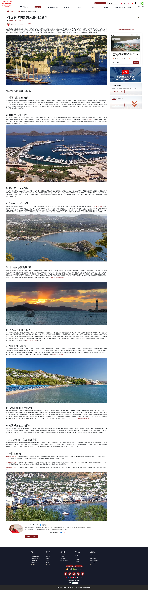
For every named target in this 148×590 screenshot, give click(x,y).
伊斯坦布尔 (48, 555)
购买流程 (62, 556)
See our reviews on (74, 580)
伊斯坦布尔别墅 (34, 560)
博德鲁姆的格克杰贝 (31, 340)
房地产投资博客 (93, 558)
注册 (139, 6)
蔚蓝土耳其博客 (15, 11)
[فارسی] (74, 577)
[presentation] (132, 35)
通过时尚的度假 (98, 206)
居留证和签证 (63, 558)
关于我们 (93, 7)
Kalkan (47, 562)
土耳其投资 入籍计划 (53, 7)
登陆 (143, 6)
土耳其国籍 (92, 555)
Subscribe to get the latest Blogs (126, 29)
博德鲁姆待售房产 (35, 556)
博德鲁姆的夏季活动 (11, 467)
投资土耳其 (63, 555)
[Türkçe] (75, 577)
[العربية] (70, 577)
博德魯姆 (77, 561)
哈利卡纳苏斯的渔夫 (11, 456)
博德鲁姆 (11, 21)
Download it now (118, 91)
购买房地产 (37, 7)
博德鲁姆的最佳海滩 (11, 462)
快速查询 (136, 62)
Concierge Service (64, 560)
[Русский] (69, 577)
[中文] (72, 577)
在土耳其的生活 (19, 21)
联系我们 (106, 7)
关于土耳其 (66, 7)
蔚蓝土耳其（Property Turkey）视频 (123, 7)
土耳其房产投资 (93, 562)
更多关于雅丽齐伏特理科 (82, 418)
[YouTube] (132, 3)
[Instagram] (129, 3)
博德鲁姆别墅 (34, 562)
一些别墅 (91, 119)
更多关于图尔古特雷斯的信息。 (59, 277)
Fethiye (47, 558)
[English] (67, 577)
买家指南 (80, 7)
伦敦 (76, 557)
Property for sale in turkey (95, 556)
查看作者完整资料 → (31, 536)
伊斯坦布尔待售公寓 (35, 558)
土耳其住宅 (33, 555)
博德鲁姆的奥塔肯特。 (58, 354)
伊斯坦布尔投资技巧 (94, 560)
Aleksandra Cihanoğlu (18, 24)
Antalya (47, 560)
